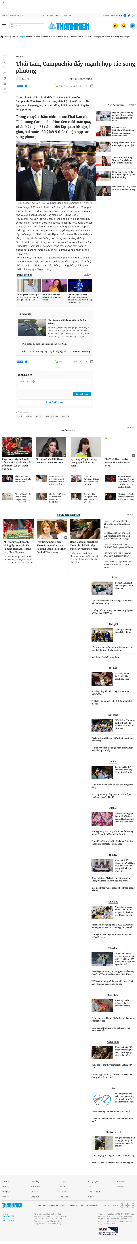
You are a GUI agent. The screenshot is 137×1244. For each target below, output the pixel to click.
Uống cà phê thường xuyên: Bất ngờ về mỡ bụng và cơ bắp (111, 1029)
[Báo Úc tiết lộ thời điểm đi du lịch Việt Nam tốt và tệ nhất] (102, 772)
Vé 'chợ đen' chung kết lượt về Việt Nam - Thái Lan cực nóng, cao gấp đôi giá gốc (112, 982)
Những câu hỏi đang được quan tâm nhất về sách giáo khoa (111, 935)
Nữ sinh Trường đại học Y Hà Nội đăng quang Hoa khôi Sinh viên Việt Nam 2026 (124, 817)
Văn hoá (63, 1186)
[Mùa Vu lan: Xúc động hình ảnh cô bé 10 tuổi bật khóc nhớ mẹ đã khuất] (102, 725)
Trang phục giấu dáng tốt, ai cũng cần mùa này (113, 1155)
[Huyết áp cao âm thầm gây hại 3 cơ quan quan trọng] (102, 1005)
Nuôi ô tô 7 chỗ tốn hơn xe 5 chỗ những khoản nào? (112, 1120)
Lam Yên (26, 79)
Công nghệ (96, 37)
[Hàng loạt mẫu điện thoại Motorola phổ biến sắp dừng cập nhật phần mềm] (102, 1052)
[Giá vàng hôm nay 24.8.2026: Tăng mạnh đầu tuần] (102, 679)
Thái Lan (29, 416)
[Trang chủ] (2, 37)
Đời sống (36, 37)
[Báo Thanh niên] (12, 1205)
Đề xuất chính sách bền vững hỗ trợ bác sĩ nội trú (124, 585)
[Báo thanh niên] (68, 25)
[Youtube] (120, 15)
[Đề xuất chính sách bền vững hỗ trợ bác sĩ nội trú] (102, 588)
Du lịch (67, 37)
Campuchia (65, 416)
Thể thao (87, 37)
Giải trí (80, 37)
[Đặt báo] (123, 25)
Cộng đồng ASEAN (51, 416)
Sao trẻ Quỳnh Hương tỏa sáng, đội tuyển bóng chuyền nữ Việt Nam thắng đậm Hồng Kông (113, 972)
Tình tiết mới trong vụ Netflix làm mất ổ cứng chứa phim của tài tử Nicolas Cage (112, 842)
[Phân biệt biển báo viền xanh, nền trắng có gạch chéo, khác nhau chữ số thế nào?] (102, 1099)
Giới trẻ (52, 37)
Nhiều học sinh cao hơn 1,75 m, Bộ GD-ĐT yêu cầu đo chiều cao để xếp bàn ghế (124, 911)
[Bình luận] (4, 78)
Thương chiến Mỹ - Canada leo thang (124, 630)
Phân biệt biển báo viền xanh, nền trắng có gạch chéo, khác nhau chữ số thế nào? (124, 1098)
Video (107, 37)
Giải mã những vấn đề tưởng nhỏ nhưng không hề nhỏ (113, 889)
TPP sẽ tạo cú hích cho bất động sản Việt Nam (44, 344)
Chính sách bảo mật (89, 1205)
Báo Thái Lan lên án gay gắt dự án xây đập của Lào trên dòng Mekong (56, 351)
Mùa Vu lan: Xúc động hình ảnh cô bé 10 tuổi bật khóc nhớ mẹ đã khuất (125, 724)
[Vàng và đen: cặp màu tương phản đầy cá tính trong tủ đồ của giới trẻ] (102, 1143)
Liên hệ (67, 15)
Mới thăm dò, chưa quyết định (105, 657)
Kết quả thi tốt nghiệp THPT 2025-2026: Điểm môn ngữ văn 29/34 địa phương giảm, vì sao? (112, 926)
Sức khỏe (44, 37)
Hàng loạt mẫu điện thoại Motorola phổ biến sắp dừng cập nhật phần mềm (124, 1051)
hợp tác (20, 416)
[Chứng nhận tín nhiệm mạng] (108, 1231)
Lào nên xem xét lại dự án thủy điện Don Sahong (67, 322)
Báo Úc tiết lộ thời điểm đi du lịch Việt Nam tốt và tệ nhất (124, 770)
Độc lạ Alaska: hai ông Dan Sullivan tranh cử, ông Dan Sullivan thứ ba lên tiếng (112, 648)
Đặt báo (41, 1205)
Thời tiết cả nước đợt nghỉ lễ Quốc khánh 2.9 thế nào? (112, 702)
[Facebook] (124, 15)
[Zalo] (133, 15)
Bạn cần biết (47, 15)
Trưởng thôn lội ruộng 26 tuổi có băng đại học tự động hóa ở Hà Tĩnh (112, 611)
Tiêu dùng (115, 37)
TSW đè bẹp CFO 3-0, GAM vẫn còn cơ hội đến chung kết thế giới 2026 (112, 1076)
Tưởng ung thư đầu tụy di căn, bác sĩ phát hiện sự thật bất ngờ (113, 1019)
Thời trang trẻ (125, 37)
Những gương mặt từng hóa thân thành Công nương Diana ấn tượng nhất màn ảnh (112, 832)
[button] (4, 58)
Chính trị (7, 37)
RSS (63, 1205)
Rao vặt (120, 1186)
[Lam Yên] (18, 79)
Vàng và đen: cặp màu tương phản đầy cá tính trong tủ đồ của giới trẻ (125, 1142)
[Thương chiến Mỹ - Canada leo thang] (102, 635)
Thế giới (22, 37)
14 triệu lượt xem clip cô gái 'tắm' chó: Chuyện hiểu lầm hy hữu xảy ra (112, 749)
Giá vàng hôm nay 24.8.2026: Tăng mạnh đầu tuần (123, 676)
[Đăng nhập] (132, 25)
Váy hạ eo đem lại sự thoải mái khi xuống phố (112, 1162)
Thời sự (15, 37)
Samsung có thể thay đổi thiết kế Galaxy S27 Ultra (112, 1066)
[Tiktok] (129, 15)
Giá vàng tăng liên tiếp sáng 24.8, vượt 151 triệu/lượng (111, 692)
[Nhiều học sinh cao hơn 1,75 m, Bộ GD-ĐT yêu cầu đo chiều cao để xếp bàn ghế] (102, 912)
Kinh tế (29, 37)
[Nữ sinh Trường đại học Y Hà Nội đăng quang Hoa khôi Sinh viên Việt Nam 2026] (102, 819)
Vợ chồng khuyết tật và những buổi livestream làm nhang (113, 739)
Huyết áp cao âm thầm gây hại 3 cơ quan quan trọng (123, 1003)
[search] (26, 25)
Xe (103, 37)
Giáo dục (59, 37)
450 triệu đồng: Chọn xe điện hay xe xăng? (111, 1111)
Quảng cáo (53, 1205)
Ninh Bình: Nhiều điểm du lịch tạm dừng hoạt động (112, 786)
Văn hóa (74, 37)
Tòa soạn (72, 1205)
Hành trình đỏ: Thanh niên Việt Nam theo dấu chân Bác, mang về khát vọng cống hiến (125, 865)
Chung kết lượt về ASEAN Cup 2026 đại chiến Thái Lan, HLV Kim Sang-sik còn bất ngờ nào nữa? (125, 959)
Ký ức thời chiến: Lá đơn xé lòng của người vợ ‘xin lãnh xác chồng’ (112, 602)
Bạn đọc (121, 1181)
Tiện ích (58, 15)
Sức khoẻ (35, 1186)
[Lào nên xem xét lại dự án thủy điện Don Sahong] (32, 327)
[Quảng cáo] (115, 25)
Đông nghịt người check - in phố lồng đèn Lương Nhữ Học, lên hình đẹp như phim (111, 879)
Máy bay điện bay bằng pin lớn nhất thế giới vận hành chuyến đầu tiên (112, 795)
